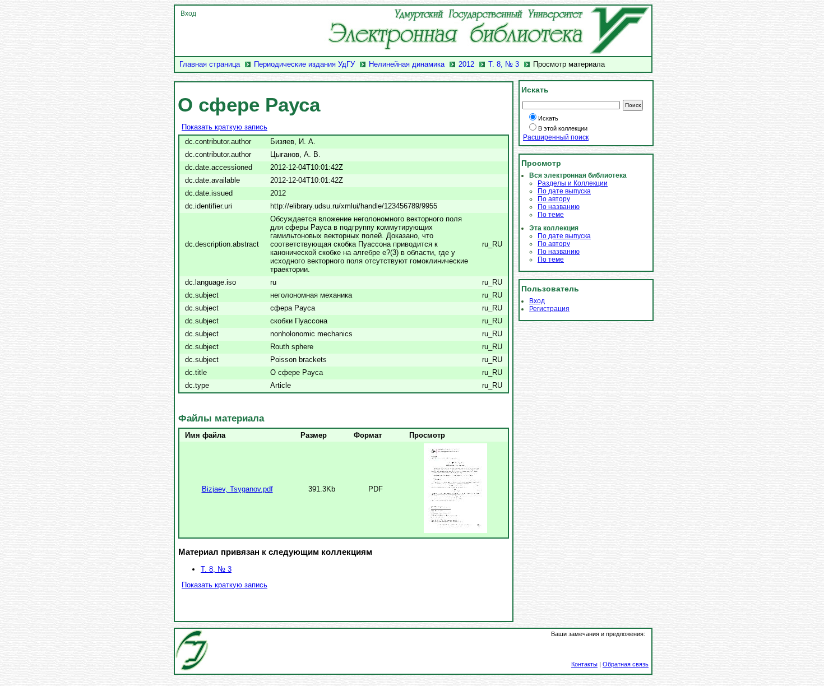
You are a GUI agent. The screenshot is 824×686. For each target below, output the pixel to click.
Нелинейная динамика (407, 64)
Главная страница (209, 64)
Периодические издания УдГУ (304, 64)
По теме (551, 215)
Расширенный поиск (556, 137)
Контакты (584, 664)
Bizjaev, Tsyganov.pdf (237, 489)
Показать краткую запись (224, 127)
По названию (559, 207)
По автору (554, 199)
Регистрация (549, 309)
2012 (466, 64)
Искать (548, 118)
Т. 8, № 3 (503, 64)
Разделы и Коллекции (573, 183)
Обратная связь (626, 664)
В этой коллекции (562, 128)
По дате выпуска (564, 191)
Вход (188, 13)
